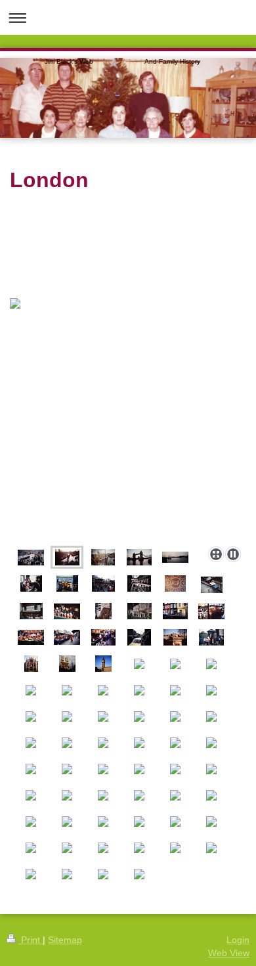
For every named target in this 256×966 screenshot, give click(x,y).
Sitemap (65, 939)
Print (30, 939)
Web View (228, 953)
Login (237, 939)
